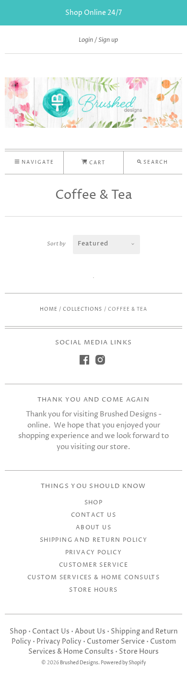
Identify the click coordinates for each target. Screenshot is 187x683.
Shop (93, 503)
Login (86, 40)
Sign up (108, 40)
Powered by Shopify (123, 663)
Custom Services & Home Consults (93, 577)
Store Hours (93, 590)
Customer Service (93, 565)
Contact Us (93, 515)
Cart (96, 162)
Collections (82, 309)
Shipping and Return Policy (93, 540)
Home (49, 309)
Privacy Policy (93, 553)
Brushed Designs (79, 663)
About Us (93, 528)
